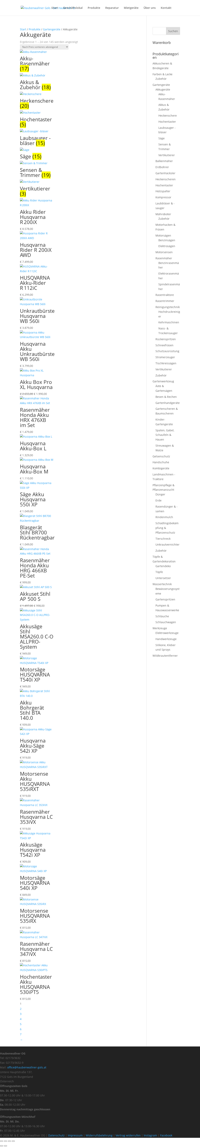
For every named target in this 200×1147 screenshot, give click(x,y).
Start (54, 8)
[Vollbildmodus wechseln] (5, 1141)
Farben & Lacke (162, 74)
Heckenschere (167, 115)
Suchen (173, 31)
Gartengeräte (51, 29)
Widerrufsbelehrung (99, 1135)
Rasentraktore (164, 295)
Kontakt (166, 8)
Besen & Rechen (166, 397)
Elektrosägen (166, 246)
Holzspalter (162, 191)
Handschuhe (161, 462)
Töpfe (159, 572)
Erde (158, 500)
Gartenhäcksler (165, 173)
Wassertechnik (162, 584)
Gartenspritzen (165, 599)
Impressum (75, 1135)
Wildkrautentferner (165, 655)
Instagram (150, 1135)
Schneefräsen (164, 345)
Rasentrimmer (164, 301)
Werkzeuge (160, 628)
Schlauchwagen (165, 622)
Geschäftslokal (73, 8)
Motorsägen (163, 235)
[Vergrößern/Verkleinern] (1, 1141)
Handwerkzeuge (166, 639)
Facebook (166, 1135)
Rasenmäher (163, 258)
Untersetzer (163, 578)
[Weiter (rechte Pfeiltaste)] (5, 1145)
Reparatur (112, 8)
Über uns (150, 8)
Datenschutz (56, 1135)
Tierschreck (163, 538)
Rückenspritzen (165, 339)
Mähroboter (163, 214)
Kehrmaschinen (168, 322)
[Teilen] (9, 1141)
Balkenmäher (164, 161)
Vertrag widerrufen (128, 1135)
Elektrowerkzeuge (167, 633)
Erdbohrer (162, 167)
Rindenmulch (164, 517)
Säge (161, 138)
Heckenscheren (165, 179)
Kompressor (163, 197)
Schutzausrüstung (167, 351)
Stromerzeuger (165, 357)
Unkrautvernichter (167, 544)
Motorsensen (164, 252)
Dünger (160, 494)
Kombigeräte (161, 468)
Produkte (94, 8)
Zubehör (161, 79)
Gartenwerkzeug (163, 381)
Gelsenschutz (161, 456)
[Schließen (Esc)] (13, 1141)
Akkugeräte (162, 89)
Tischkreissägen (165, 363)
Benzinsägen (166, 240)
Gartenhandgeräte (167, 403)
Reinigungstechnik (167, 307)
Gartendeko (163, 566)
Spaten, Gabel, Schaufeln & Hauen (164, 435)
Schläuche (162, 616)
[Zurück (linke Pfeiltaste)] (1, 1145)
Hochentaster (167, 121)
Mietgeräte (131, 8)
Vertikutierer (166, 155)
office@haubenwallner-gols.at (26, 1067)
